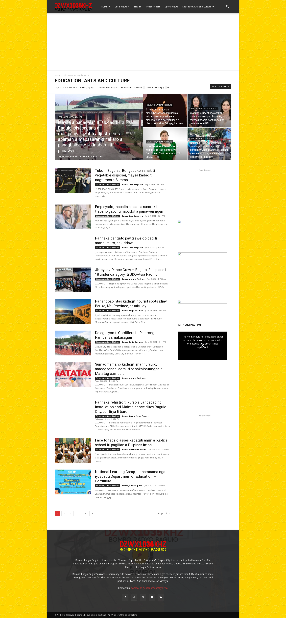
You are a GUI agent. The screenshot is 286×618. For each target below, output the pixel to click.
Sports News (171, 6)
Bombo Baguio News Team (134, 416)
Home (57, 75)
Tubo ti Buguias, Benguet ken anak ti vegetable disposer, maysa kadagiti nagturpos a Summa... (125, 175)
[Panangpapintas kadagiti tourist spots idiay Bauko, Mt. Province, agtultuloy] (73, 311)
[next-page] (92, 513)
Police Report (153, 6)
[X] (143, 597)
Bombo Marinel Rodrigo (69, 156)
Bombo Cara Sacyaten (132, 184)
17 (85, 513)
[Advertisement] (143, 40)
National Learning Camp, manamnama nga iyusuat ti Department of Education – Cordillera (130, 476)
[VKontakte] (161, 597)
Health (137, 6)
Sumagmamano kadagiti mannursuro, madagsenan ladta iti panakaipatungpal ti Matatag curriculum (129, 369)
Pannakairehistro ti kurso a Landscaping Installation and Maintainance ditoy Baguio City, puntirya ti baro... (130, 407)
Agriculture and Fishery (66, 87)
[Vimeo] (152, 597)
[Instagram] (134, 597)
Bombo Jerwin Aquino (132, 485)
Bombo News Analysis (108, 87)
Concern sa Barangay (155, 87)
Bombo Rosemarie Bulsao (134, 449)
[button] (227, 6)
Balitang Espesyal (87, 87)
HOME (104, 6)
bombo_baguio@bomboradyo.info (149, 587)
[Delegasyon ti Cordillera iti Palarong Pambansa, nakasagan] (73, 343)
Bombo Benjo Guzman (132, 310)
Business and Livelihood (131, 87)
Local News (121, 6)
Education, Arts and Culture (196, 6)
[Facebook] (125, 597)
